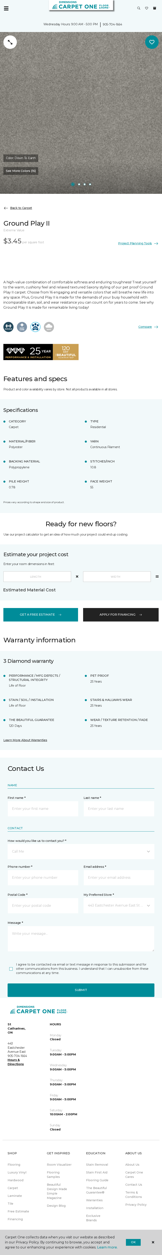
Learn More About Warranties (25, 740)
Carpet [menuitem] (13, 1188)
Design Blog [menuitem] (56, 1206)
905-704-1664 (112, 24)
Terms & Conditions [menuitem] (133, 1195)
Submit (81, 990)
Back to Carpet (21, 208)
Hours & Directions (16, 1062)
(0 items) (154, 8)
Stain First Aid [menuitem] (96, 1172)
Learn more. (107, 1247)
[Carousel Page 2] (79, 184)
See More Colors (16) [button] (21, 171)
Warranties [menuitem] (94, 1200)
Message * (15, 922)
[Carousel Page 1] (73, 184)
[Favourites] (147, 8)
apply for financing (117, 614)
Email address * (95, 866)
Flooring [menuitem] (14, 1165)
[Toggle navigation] (6, 8)
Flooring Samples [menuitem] (53, 1175)
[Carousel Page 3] (85, 184)
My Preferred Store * (99, 894)
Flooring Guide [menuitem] (97, 1180)
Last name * (92, 797)
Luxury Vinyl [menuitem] (17, 1172)
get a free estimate (37, 614)
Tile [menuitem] (10, 1203)
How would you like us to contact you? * (37, 840)
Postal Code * (17, 894)
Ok (133, 1242)
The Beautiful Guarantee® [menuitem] (96, 1190)
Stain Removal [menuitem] (97, 1165)
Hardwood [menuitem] (15, 1180)
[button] (139, 8)
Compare (145, 327)
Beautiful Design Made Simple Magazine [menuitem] (57, 1191)
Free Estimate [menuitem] (18, 1211)
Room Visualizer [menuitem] (59, 1165)
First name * (17, 797)
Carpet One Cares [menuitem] (134, 1175)
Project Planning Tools (135, 243)
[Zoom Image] (10, 42)
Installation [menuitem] (94, 1208)
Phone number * (20, 866)
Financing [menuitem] (15, 1219)
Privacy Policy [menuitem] (136, 1205)
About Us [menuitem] (132, 1165)
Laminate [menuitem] (15, 1196)
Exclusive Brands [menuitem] (93, 1218)
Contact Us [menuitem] (133, 1185)
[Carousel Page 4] (90, 184)
